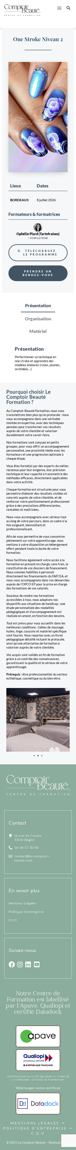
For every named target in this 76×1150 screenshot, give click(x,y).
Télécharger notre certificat (38, 1088)
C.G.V (13, 920)
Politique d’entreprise (26, 912)
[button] (59, 7)
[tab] (38, 305)
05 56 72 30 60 (26, 848)
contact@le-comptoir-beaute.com (32, 858)
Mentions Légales (23, 904)
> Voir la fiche (38, 238)
